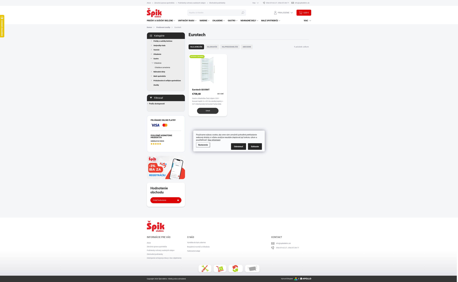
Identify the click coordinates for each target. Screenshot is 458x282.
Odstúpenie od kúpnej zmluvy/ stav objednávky (164, 258)
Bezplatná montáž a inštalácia (198, 247)
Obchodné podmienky (217, 3)
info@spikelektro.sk (283, 243)
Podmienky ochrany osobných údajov (192, 3)
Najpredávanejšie (230, 47)
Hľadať (242, 13)
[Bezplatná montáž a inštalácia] (205, 268)
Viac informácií (214, 140)
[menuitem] (161, 20)
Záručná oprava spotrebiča (164, 3)
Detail (208, 111)
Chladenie (157, 54)
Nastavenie (203, 145)
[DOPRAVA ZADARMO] (208, 71)
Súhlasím (255, 146)
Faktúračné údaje (193, 251)
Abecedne (247, 47)
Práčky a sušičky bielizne (163, 41)
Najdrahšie (212, 47)
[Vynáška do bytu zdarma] (220, 268)
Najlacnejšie (196, 47)
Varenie (156, 50)
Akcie (149, 3)
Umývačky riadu (159, 45)
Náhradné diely (159, 72)
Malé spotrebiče (160, 76)
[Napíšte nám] (252, 268)
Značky (156, 85)
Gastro (156, 59)
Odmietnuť (238, 146)
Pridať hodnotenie (159, 200)
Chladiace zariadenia (162, 67)
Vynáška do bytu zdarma (196, 242)
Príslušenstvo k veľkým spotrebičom (167, 81)
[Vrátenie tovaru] (235, 268)
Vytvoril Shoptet (287, 279)
